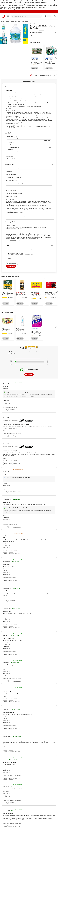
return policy (13, 240)
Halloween (24, 0)
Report (32, 254)
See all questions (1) (12, 263)
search (40, 16)
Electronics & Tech (39, 4)
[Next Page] (56, 57)
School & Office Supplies (21, 4)
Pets (6, 4)
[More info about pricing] (55, 32)
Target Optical (35, 5)
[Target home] (3, 16)
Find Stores (22, 9)
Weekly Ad (24, 7)
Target (2, 21)
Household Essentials (23, 2)
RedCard (10, 9)
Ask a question (11, 266)
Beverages (13, 21)
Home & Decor (46, 0)
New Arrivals (50, 5)
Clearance (44, 5)
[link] (34, 30)
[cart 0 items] (55, 16)
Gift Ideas (14, 5)
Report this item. (43, 216)
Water (19, 21)
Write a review (29, 374)
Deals (40, 5)
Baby (30, 2)
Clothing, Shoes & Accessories (34, 0)
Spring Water (25, 21)
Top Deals (9, 7)
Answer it (10, 258)
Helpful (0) (22, 254)
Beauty (33, 2)
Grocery (16, 2)
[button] (34, 30)
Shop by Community (27, 5)
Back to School (13, 0)
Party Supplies (8, 5)
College (19, 0)
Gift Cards (19, 5)
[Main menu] (8, 16)
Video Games (47, 4)
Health (8, 4)
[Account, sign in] (47, 16)
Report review (17, 409)
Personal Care (39, 2)
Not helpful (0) (27, 254)
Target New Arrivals (5, 0)
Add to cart (33, 39)
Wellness (12, 4)
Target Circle (16, 9)
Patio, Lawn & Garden (8, 2)
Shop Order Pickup (31, 7)
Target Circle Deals (17, 7)
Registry (6, 9)
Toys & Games (31, 4)
